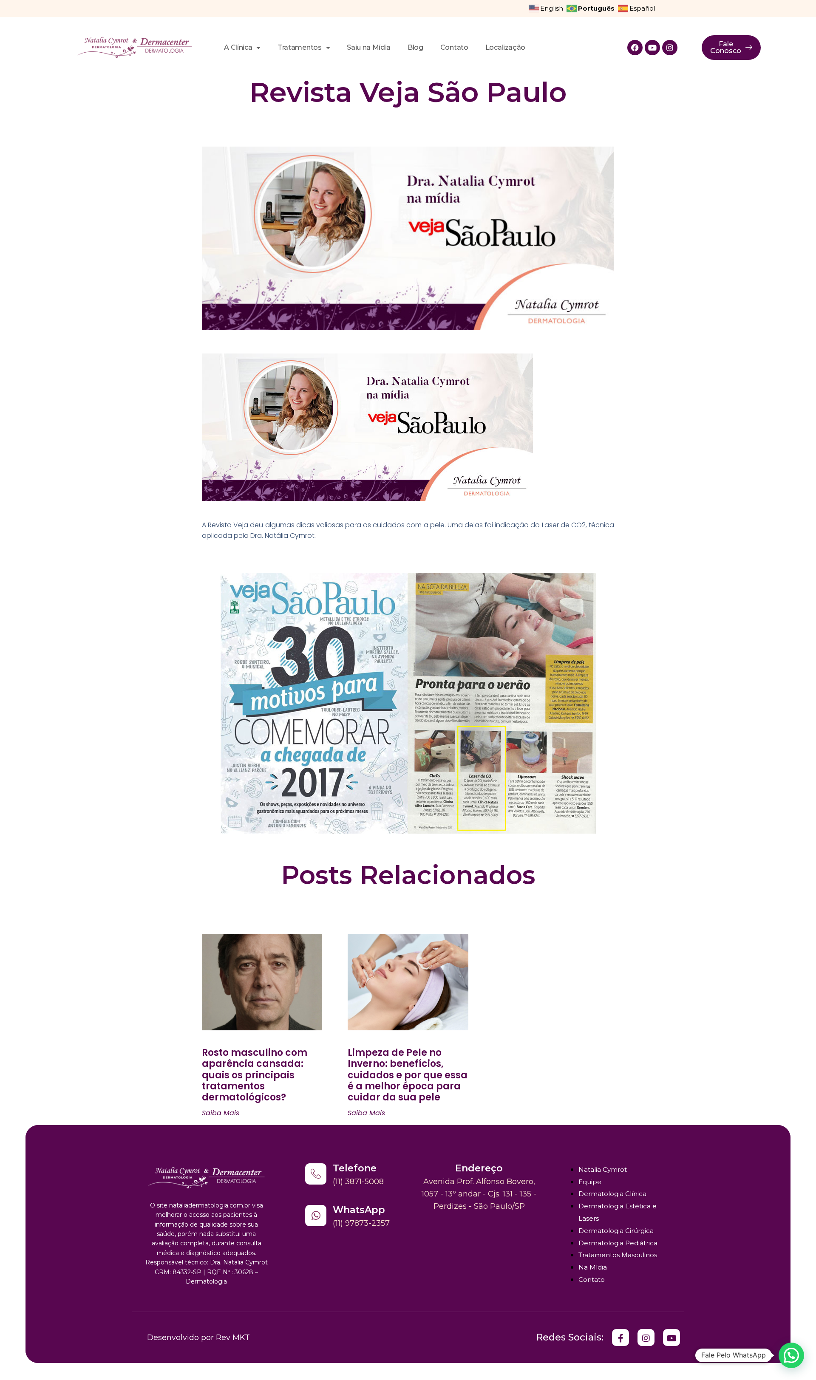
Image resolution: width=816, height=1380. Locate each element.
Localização (505, 47)
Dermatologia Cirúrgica (616, 1231)
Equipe (589, 1182)
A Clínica (238, 47)
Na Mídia (592, 1267)
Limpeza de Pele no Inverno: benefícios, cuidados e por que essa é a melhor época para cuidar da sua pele (408, 1075)
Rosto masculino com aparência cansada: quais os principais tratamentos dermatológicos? (254, 1075)
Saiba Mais (220, 1113)
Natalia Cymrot (602, 1169)
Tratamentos (299, 47)
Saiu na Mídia (369, 47)
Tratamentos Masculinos (617, 1255)
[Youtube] (652, 47)
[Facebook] (635, 47)
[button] (791, 1355)
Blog (415, 47)
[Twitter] (620, 1337)
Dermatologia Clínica (612, 1194)
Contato (454, 47)
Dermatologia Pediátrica (617, 1243)
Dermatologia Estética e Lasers (617, 1212)
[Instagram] (669, 47)
